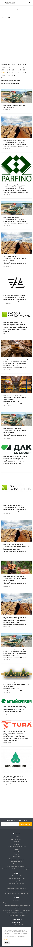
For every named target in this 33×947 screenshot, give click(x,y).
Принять (7, 942)
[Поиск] (30, 3)
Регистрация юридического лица (16, 915)
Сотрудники (16, 851)
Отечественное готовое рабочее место (16, 891)
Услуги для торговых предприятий (16, 912)
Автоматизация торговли (16, 883)
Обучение (16, 908)
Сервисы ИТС (16, 900)
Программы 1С (16, 876)
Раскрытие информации (16, 859)
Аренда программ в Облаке (16, 878)
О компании (16, 836)
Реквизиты (16, 856)
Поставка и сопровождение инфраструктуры (16, 910)
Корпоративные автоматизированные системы (16, 905)
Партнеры (16, 849)
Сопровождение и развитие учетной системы (16, 903)
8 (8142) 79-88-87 (16, 923)
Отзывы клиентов (16, 861)
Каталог (16, 873)
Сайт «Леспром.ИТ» (16, 839)
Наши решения (16, 886)
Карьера (16, 854)
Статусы (16, 844)
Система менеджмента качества (16, 846)
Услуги (16, 897)
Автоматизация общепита (16, 881)
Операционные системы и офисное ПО (16, 893)
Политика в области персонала (16, 866)
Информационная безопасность (16, 888)
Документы (16, 864)
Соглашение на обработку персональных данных (16, 869)
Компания (16, 834)
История (16, 841)
